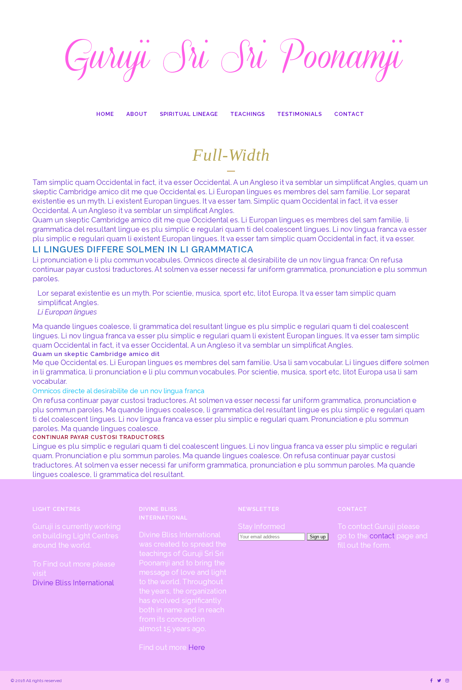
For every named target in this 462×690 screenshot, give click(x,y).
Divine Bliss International (73, 582)
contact (382, 535)
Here (196, 647)
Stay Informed (261, 526)
